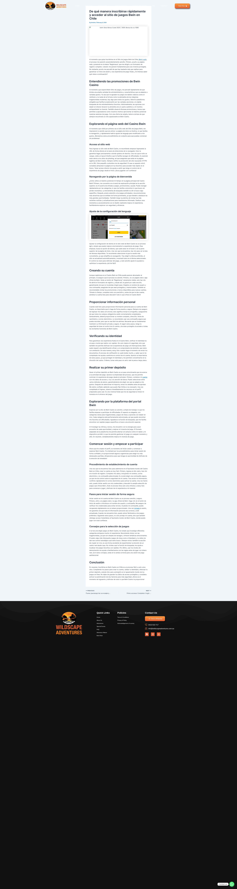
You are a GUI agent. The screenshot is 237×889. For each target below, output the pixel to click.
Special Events (121, 6)
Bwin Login (142, 59)
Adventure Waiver (139, 6)
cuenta (144, 377)
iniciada (137, 508)
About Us (88, 6)
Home (77, 6)
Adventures (102, 6)
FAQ (153, 6)
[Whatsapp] (231, 884)
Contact (164, 6)
